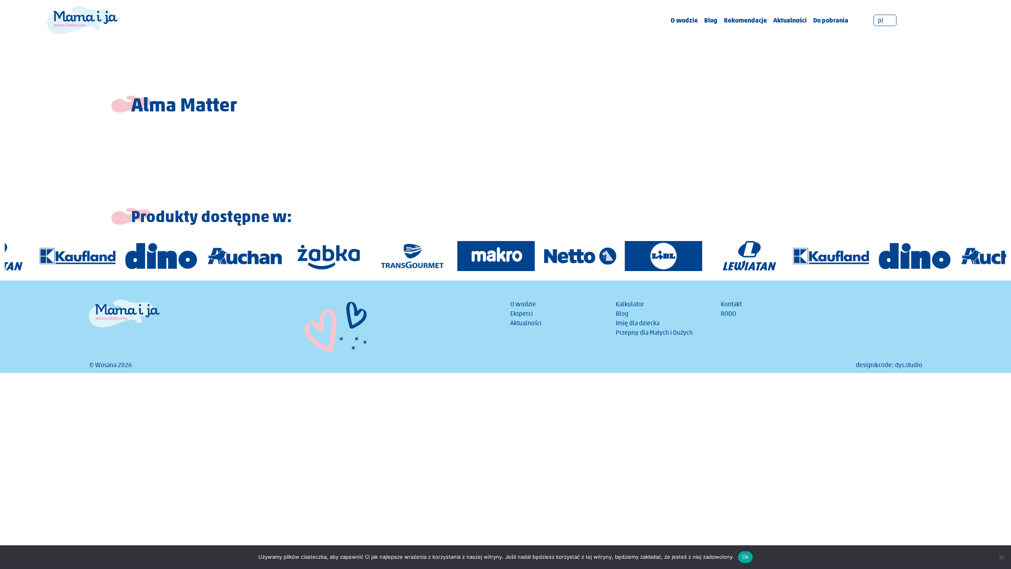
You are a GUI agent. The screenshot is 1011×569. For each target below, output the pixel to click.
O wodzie (684, 20)
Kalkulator (630, 304)
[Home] (82, 19)
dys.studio (908, 365)
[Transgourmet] (381, 256)
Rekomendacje (745, 20)
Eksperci (521, 313)
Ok (745, 557)
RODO (728, 313)
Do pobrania (830, 20)
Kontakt (731, 304)
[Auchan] (214, 256)
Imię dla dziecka (638, 323)
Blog (711, 20)
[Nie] (1001, 557)
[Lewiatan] (716, 256)
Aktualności (790, 20)
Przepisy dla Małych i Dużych (654, 332)
